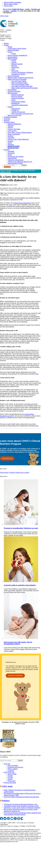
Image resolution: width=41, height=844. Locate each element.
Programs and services (15, 767)
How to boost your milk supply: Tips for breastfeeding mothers (18, 643)
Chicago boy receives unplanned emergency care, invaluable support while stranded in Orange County (21, 805)
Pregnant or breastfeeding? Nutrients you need (21, 528)
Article (27, 9)
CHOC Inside (7, 786)
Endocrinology (4, 472)
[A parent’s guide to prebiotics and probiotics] (21, 581)
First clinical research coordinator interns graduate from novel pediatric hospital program (22, 813)
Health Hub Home (18, 9)
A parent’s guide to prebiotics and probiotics (20, 585)
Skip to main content (11, 4)
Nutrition (14, 11)
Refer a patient (13, 769)
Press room (11, 781)
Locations (11, 770)
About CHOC (12, 774)
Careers (10, 777)
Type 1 (11, 205)
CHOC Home (4, 16)
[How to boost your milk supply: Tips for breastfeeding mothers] (21, 638)
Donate (10, 776)
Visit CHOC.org (7, 458)
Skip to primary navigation (12, 2)
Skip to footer (8, 6)
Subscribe (7, 167)
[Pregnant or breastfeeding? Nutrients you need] (21, 524)
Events (10, 779)
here (36, 374)
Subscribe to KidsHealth (15, 675)
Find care (7, 764)
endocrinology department (22, 203)
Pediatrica (6, 801)
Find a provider (13, 765)
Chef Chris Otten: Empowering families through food (21, 797)
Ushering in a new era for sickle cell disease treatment (22, 807)
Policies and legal (10, 782)
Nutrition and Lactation (22, 472)
